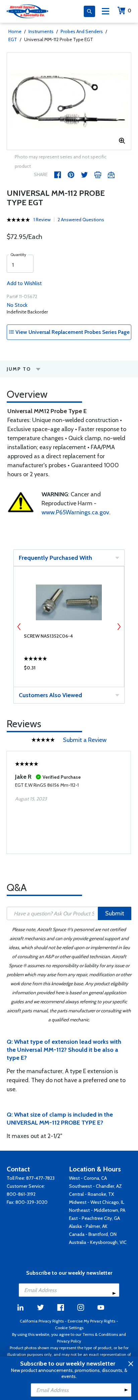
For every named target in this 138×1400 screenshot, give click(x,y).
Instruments (41, 31)
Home (14, 31)
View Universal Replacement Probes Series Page (72, 332)
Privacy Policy (69, 1341)
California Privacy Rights (42, 1320)
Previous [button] (19, 626)
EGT (12, 39)
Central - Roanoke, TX (91, 1194)
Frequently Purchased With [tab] (55, 557)
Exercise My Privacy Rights (91, 1320)
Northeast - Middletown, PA (97, 1210)
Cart (129, 10)
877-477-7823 (40, 1178)
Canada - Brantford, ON (93, 1234)
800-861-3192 (21, 1194)
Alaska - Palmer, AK (88, 1226)
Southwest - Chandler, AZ (95, 1186)
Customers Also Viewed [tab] (50, 695)
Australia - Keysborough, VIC (98, 1242)
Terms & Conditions (100, 1334)
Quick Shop (68, 669)
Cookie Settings (69, 1327)
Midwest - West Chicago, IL (96, 1202)
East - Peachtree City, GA (94, 1218)
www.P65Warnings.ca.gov (75, 512)
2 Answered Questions (81, 219)
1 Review (42, 219)
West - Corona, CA (88, 1178)
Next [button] (119, 626)
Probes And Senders (82, 31)
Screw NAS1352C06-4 (48, 636)
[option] (69, 101)
